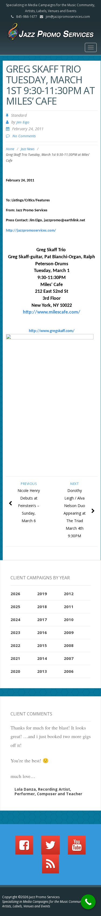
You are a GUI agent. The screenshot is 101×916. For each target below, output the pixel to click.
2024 (15, 619)
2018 (42, 606)
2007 (69, 658)
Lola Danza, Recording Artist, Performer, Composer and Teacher (48, 791)
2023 (15, 632)
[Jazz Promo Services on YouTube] (77, 847)
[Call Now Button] (88, 901)
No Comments (24, 135)
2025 (15, 606)
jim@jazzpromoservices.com (68, 16)
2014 (42, 658)
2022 (15, 645)
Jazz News (27, 149)
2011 (69, 606)
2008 (69, 645)
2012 (69, 593)
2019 (42, 593)
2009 (69, 632)
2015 (42, 645)
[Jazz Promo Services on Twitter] (50, 847)
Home (10, 149)
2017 (42, 619)
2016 (42, 632)
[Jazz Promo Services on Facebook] (24, 847)
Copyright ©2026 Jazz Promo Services (31, 897)
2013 (42, 671)
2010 (69, 619)
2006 (69, 671)
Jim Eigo (22, 122)
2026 (15, 593)
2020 (15, 671)
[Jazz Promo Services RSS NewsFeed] (50, 866)
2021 (15, 658)
